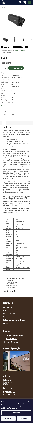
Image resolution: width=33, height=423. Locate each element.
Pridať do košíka (17, 68)
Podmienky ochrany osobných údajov (14, 320)
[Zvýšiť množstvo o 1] (7, 67)
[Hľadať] (20, 2)
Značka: (7, 52)
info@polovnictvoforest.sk (14, 335)
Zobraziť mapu (7, 388)
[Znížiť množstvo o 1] (7, 69)
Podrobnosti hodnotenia (20, 51)
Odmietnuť (8, 418)
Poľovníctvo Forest (12, 342)
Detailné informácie (5, 106)
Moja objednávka (8, 307)
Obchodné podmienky (9, 317)
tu (18, 408)
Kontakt (5, 323)
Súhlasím (24, 418)
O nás (5, 310)
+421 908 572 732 (11, 339)
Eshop (12, 73)
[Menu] (30, 2)
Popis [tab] (3, 123)
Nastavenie (16, 412)
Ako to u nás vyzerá (9, 313)
